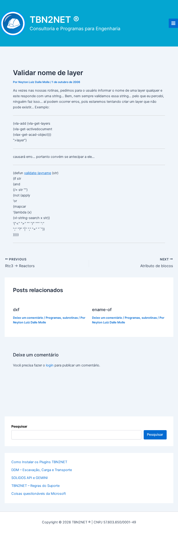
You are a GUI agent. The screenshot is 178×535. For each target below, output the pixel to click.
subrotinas (70, 317)
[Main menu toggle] (173, 23)
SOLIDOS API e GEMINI (29, 478)
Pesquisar (19, 426)
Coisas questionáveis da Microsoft (38, 494)
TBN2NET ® (54, 19)
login (50, 365)
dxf (16, 309)
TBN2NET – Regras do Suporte (35, 486)
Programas (53, 317)
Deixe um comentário (28, 317)
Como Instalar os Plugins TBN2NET (39, 462)
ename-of (102, 309)
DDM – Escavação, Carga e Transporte (41, 470)
